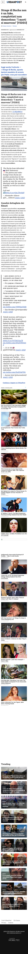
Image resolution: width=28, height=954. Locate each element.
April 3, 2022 (20, 198)
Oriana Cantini (7, 26)
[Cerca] (25, 2)
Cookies (10, 923)
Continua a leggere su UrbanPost (14, 383)
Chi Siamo (17, 920)
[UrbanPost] (14, 2)
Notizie (15, 26)
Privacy (3, 923)
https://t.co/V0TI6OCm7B (13, 340)
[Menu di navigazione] (3, 2)
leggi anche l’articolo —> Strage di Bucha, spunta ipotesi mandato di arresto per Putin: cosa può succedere (14, 71)
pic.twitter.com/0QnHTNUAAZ (14, 344)
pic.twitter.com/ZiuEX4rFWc (14, 372)
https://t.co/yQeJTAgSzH (14, 192)
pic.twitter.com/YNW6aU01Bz (14, 307)
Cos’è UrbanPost (6, 920)
